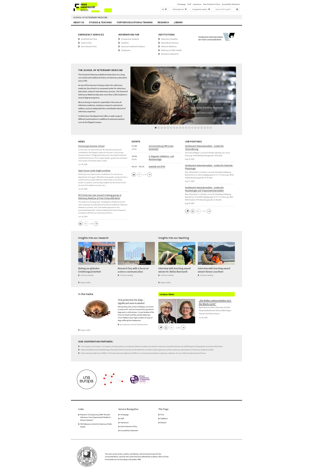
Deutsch (163, 422)
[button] (164, 9)
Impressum (197, 4)
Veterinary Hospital (169, 39)
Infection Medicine (169, 46)
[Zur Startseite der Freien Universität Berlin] (91, 7)
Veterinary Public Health (171, 50)
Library (178, 22)
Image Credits (85, 282)
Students (125, 42)
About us (78, 22)
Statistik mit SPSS (157, 166)
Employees (125, 50)
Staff (189, 4)
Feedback (164, 418)
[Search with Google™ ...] (237, 9)
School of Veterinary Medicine (90, 17)
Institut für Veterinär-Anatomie (207, 107)
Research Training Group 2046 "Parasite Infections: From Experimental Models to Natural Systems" (95, 417)
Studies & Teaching (100, 22)
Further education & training (135, 22)
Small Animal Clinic (89, 39)
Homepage (181, 4)
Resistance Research (170, 54)
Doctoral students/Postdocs (133, 46)
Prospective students (130, 39)
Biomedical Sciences (170, 42)
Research (163, 22)
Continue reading (86, 275)
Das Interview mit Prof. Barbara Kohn (134, 324)
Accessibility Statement (231, 4)
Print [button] (162, 414)
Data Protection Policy (211, 4)
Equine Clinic (86, 42)
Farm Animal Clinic (89, 46)
